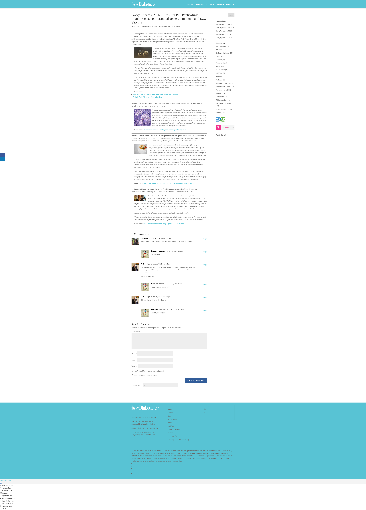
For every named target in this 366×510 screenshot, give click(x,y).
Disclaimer (136, 469)
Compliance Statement (141, 471)
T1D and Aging (221, 100)
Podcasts (219, 80)
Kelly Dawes (145, 238)
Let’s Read (220, 4)
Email (134, 360)
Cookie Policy (137, 473)
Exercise (219, 60)
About (170, 409)
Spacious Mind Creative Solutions (143, 424)
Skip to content (5, 480)
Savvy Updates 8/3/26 (223, 34)
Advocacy (219, 50)
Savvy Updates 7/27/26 (224, 38)
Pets (217, 76)
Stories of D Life (221, 97)
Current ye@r (137, 385)
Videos (212, 4)
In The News (230, 4)
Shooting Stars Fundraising (178, 440)
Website (134, 366)
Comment (136, 332)
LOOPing (190, 4)
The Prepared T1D (201, 4)
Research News (152, 26)
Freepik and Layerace (148, 435)
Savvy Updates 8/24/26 (224, 24)
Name (134, 354)
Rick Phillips (145, 264)
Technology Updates (164, 26)
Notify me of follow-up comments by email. (149, 371)
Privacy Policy (138, 464)
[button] (1, 483)
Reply (205, 239)
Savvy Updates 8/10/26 (224, 31)
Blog (169, 416)
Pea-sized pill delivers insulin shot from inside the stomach (155, 94)
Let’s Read (172, 436)
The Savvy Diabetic (149, 417)
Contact (170, 413)
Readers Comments (223, 83)
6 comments (176, 26)
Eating (218, 56)
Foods (218, 66)
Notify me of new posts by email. (145, 375)
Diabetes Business (222, 53)
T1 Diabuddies (173, 433)
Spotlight (219, 93)
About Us (221, 134)
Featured (144, 26)
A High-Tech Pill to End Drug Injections (147, 97)
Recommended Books (223, 87)
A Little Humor (221, 46)
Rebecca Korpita (152, 428)
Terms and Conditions (141, 466)
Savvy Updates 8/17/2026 (225, 28)
